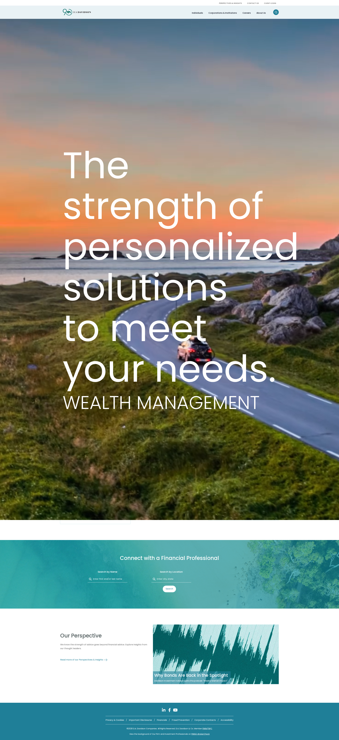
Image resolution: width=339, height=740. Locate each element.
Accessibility (227, 720)
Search (169, 588)
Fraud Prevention (181, 720)
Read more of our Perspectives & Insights (82, 659)
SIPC (210, 728)
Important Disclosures (140, 720)
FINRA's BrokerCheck (200, 734)
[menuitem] (230, 3)
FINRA (204, 728)
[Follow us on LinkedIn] (164, 709)
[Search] (276, 12)
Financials (162, 720)
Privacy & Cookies (115, 720)
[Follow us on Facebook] (170, 709)
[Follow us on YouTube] (175, 709)
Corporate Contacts (205, 720)
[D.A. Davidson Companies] (76, 12)
